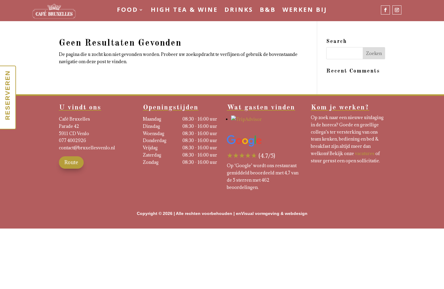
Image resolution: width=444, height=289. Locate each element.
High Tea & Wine (184, 11)
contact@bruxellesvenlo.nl (87, 148)
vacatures (365, 153)
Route (71, 162)
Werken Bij (304, 11)
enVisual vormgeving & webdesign (271, 213)
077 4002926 (72, 140)
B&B (268, 11)
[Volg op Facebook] (385, 10)
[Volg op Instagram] (396, 10)
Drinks (238, 11)
